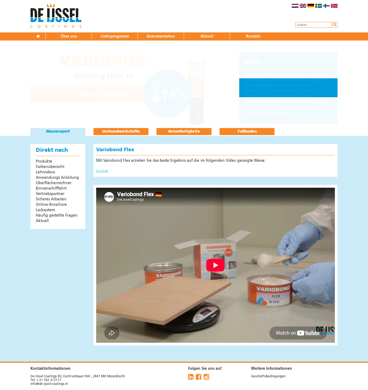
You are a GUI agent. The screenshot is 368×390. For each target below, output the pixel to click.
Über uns (69, 36)
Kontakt (253, 36)
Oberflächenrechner (53, 183)
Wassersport (58, 131)
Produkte (44, 161)
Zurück (102, 171)
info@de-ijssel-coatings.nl (49, 384)
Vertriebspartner (50, 194)
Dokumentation (161, 36)
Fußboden (247, 131)
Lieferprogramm (114, 36)
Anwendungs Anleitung (57, 178)
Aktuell (206, 36)
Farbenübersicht (50, 167)
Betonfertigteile (184, 131)
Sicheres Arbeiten (51, 199)
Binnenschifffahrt (51, 188)
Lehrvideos (45, 172)
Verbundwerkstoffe (121, 131)
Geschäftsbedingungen (268, 376)
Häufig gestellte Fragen (57, 215)
